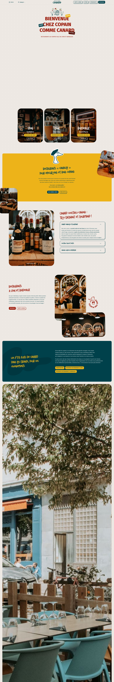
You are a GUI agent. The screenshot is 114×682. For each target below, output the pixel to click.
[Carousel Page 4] (31, 263)
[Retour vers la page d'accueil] (57, 2)
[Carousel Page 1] (27, 263)
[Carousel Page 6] (34, 263)
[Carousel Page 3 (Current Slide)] (30, 263)
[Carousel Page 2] (28, 263)
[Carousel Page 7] (35, 263)
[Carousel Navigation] (31, 238)
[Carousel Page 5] (33, 263)
